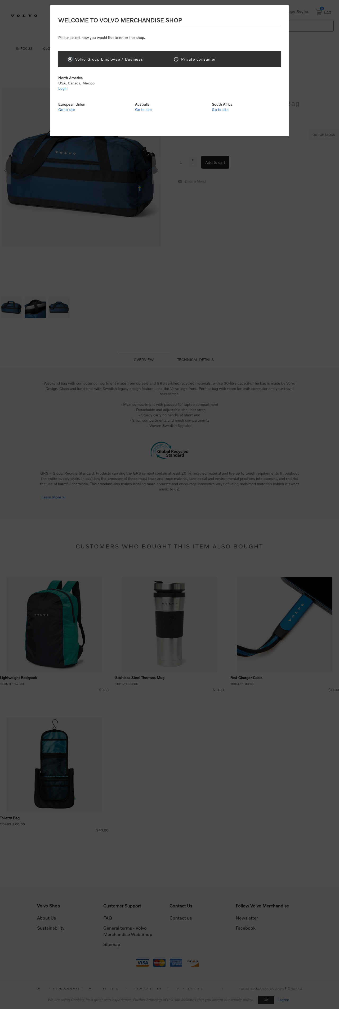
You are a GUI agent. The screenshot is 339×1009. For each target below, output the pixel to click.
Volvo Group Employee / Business (109, 59)
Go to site (66, 109)
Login (63, 88)
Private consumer (198, 59)
